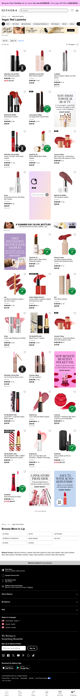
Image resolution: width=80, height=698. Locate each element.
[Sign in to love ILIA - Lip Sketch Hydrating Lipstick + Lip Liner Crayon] (25, 274)
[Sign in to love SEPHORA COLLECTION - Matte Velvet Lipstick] (50, 51)
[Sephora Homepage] (9, 10)
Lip (9, 16)
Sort (7, 24)
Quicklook (15, 70)
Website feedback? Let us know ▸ (40, 563)
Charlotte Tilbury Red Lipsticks (54, 555)
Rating (72, 24)
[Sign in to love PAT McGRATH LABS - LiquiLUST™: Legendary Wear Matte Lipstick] (25, 392)
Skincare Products (20, 552)
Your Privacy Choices (41, 678)
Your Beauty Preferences (40, 24)
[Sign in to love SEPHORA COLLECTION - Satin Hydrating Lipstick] (25, 51)
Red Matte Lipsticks (21, 555)
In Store (16, 24)
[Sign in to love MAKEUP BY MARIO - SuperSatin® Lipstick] (25, 92)
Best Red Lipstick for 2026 (42, 552)
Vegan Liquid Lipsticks (36, 555)
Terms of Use (15, 678)
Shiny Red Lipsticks (8, 555)
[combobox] (43, 10)
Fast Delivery (27, 24)
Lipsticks (30, 552)
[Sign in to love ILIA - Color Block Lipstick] (75, 274)
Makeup (4, 16)
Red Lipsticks (56, 552)
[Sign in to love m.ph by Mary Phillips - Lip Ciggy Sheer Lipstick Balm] (50, 92)
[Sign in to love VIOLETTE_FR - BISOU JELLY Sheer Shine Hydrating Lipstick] (50, 234)
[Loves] (72, 10)
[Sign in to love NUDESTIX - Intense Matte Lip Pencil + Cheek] (75, 431)
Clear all (21, 41)
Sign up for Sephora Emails (11, 644)
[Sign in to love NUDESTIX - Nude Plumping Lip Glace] (25, 472)
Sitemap (31, 678)
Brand (64, 24)
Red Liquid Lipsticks (67, 552)
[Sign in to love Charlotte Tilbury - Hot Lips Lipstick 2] (50, 352)
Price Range (54, 24)
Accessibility (23, 678)
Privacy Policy (6, 678)
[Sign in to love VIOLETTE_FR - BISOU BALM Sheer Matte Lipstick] (50, 131)
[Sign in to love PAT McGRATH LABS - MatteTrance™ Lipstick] (50, 313)
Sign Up (32, 648)
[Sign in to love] (75, 51)
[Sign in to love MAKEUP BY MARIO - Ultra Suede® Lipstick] (75, 172)
